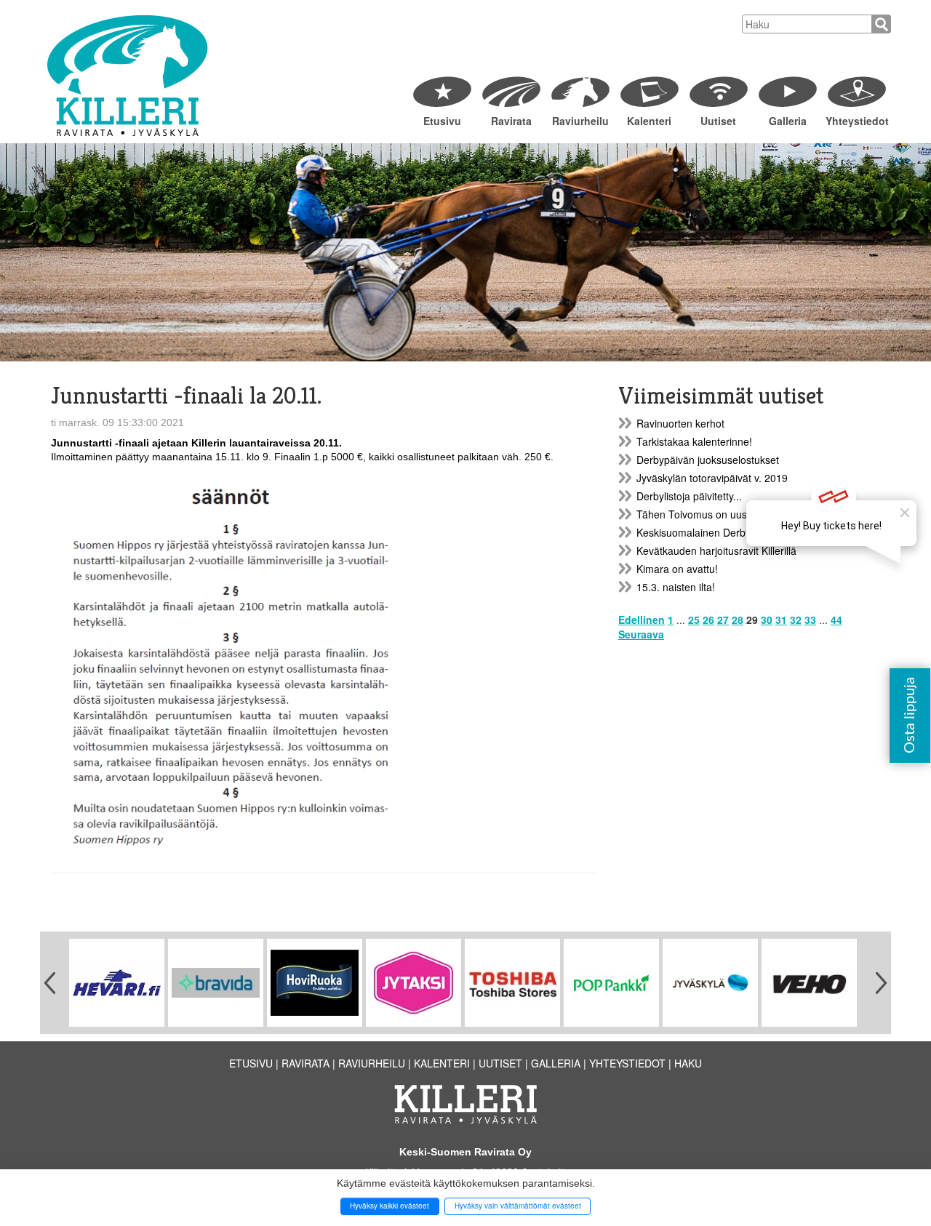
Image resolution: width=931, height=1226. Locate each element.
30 (766, 619)
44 (836, 619)
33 (810, 619)
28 (737, 619)
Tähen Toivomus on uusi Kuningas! (717, 514)
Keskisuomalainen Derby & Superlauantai (731, 532)
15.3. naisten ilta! (675, 587)
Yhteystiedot (856, 120)
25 (694, 619)
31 (781, 619)
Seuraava (641, 634)
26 (708, 619)
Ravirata (511, 120)
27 (723, 619)
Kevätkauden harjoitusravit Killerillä (716, 550)
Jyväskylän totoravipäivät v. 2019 (712, 477)
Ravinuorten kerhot (680, 423)
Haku (688, 1063)
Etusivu (442, 120)
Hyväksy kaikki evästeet (389, 1206)
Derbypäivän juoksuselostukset (707, 459)
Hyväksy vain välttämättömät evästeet (518, 1206)
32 (796, 619)
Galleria (788, 120)
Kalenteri (649, 120)
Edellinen (641, 619)
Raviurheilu (580, 120)
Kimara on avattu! (677, 568)
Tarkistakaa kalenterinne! (694, 441)
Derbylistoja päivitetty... (689, 496)
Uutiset (718, 120)
